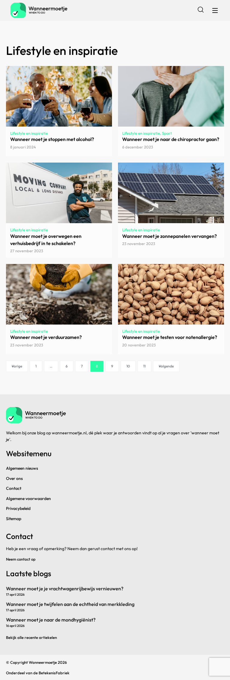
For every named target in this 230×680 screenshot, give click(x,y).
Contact (13, 488)
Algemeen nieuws (22, 468)
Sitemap (13, 518)
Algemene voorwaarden (28, 498)
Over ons (14, 478)
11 (144, 366)
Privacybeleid (18, 508)
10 (128, 366)
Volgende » (166, 366)
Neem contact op (21, 559)
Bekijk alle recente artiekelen (31, 637)
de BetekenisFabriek (51, 672)
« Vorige (17, 366)
